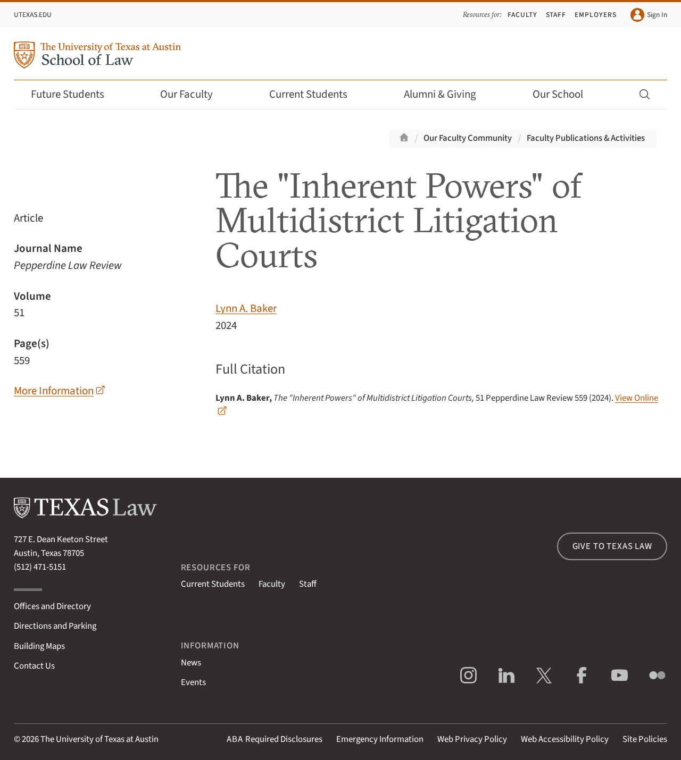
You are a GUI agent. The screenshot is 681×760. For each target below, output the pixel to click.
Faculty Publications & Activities (586, 138)
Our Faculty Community (467, 138)
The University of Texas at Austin (99, 739)
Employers (596, 15)
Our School (558, 94)
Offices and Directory (52, 606)
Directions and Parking (55, 626)
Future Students (67, 94)
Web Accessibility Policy (565, 739)
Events (193, 682)
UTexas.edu (33, 15)
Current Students (308, 94)
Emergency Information (379, 739)
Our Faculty (186, 94)
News (191, 662)
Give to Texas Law (612, 546)
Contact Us (34, 666)
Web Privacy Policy (472, 739)
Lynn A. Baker (246, 308)
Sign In (657, 15)
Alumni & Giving (440, 94)
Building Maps (39, 646)
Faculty (522, 15)
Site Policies (644, 739)
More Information (54, 391)
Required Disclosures (274, 739)
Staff (556, 15)
